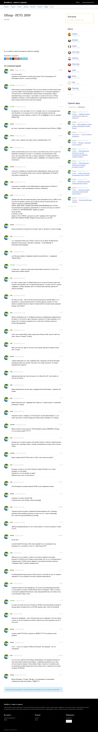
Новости (74, 114)
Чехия (74, 70)
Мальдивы (75, 88)
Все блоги (70, 94)
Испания (40, 7)
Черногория (75, 64)
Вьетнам (33, 7)
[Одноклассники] (8, 59)
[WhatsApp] (21, 59)
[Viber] (18, 59)
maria (11, 411)
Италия (74, 46)
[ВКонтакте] (5, 59)
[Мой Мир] (10, 59)
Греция (74, 76)
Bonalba (74, 112)
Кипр (73, 82)
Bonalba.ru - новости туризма (15, 2)
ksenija (12, 124)
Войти (77, 2)
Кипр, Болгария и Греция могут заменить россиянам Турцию (80, 165)
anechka (12, 85)
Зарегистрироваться (88, 2)
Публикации (81, 107)
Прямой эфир (74, 103)
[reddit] (16, 59)
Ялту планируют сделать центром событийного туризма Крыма (82, 126)
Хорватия (75, 58)
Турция (13, 7)
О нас (51, 7)
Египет (19, 7)
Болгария (6, 19)
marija (11, 182)
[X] (13, 59)
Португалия (75, 52)
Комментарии (72, 107)
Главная (6, 7)
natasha (12, 424)
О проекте (69, 718)
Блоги (36, 720)
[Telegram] (26, 59)
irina (11, 236)
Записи (37, 718)
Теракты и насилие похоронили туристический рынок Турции (80, 191)
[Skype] (24, 59)
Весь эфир (70, 206)
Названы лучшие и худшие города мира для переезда (81, 116)
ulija (11, 147)
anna (11, 522)
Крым (73, 124)
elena (11, 195)
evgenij (12, 675)
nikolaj (12, 70)
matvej (12, 135)
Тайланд (25, 7)
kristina (12, 166)
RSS (82, 20)
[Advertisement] (33, 34)
